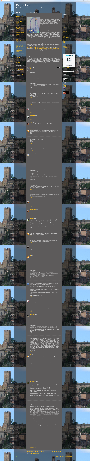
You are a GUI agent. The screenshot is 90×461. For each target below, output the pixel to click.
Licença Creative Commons (64, 85)
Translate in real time (19, 61)
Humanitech (18, 38)
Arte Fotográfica (20, 74)
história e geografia (66, 37)
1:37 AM (31, 242)
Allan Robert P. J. (33, 381)
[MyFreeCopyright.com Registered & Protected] (64, 456)
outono (64, 42)
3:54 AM (31, 104)
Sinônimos (18, 56)
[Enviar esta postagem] (33, 67)
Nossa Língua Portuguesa (20, 46)
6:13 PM (31, 235)
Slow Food (18, 57)
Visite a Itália (18, 62)
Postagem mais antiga (56, 451)
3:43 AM (31, 97)
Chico (31, 282)
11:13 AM (31, 150)
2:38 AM (31, 252)
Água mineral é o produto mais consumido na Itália (35, 47)
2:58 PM (31, 167)
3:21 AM (31, 267)
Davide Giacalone (19, 29)
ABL (17, 15)
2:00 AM (31, 322)
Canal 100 (18, 23)
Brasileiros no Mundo (19, 20)
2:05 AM (31, 215)
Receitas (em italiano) (20, 52)
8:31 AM (31, 143)
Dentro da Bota (32, 115)
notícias (64, 41)
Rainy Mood (18, 51)
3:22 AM (31, 189)
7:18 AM (31, 378)
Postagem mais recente (32, 451)
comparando (65, 31)
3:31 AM (31, 197)
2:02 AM (31, 206)
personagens (65, 43)
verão (64, 48)
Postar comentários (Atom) (34, 453)
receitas (64, 46)
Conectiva (18, 27)
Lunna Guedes (32, 314)
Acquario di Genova (19, 16)
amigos (64, 28)
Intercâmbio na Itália (19, 42)
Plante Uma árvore (19, 47)
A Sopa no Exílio (20, 69)
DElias (31, 354)
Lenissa (31, 245)
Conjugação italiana (19, 28)
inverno (64, 38)
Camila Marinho (32, 129)
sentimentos (65, 47)
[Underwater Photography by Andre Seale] (66, 67)
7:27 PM (31, 398)
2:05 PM (31, 119)
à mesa (64, 27)
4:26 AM (31, 112)
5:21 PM (31, 80)
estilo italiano (65, 33)
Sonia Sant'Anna (33, 200)
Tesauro (17, 58)
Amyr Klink (18, 17)
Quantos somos (19, 50)
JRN (30, 255)
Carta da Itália (23, 5)
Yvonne (31, 122)
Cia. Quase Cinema (19, 24)
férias (64, 36)
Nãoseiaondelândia (19, 45)
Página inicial (44, 451)
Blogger (51, 458)
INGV (17, 39)
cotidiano (31, 68)
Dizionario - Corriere (19, 34)
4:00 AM (31, 445)
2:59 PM (31, 296)
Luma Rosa (32, 218)
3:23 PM (31, 351)
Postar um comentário (32, 447)
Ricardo (31, 299)
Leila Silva (31, 107)
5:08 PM (31, 311)
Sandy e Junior (32, 153)
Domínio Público (19, 35)
